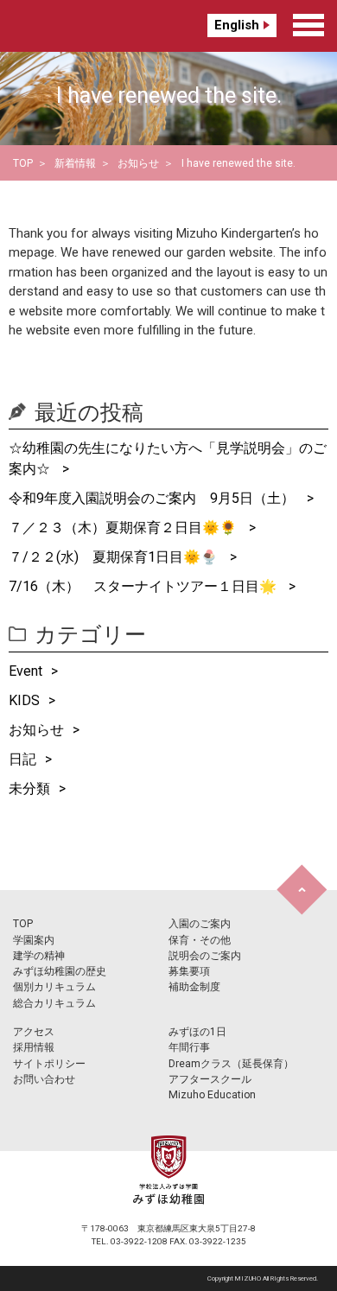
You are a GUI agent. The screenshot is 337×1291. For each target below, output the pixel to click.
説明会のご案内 (204, 956)
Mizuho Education (212, 1095)
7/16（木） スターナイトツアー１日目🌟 (144, 586)
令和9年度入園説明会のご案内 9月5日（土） (153, 498)
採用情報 (33, 1047)
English (236, 25)
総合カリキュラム (54, 1003)
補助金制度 (194, 987)
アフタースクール (209, 1079)
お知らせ (138, 163)
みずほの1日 (197, 1032)
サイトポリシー (49, 1064)
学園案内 (33, 940)
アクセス (33, 1032)
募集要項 (189, 971)
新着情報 (75, 163)
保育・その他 (199, 940)
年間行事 (189, 1047)
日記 (22, 759)
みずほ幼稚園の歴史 (59, 971)
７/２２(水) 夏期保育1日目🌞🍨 (115, 557)
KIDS (24, 700)
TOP (23, 163)
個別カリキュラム (54, 987)
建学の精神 (39, 956)
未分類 (29, 788)
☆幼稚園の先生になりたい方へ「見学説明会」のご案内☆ (168, 458)
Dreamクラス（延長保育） (231, 1064)
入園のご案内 (199, 924)
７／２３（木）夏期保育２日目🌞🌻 (124, 527)
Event (25, 671)
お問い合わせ (44, 1079)
